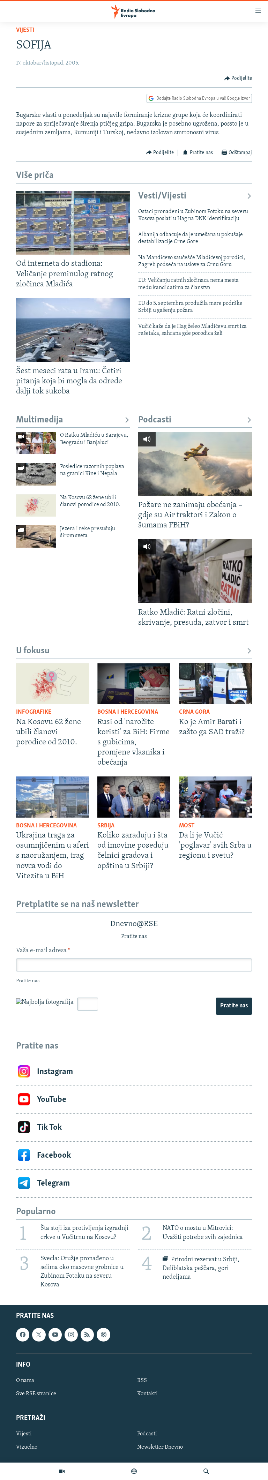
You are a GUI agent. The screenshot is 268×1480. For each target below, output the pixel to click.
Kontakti (147, 1394)
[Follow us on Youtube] (55, 1334)
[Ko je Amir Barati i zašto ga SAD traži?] (215, 683)
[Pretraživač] (206, 1471)
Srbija (105, 826)
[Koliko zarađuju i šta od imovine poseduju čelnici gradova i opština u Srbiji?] (133, 797)
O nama (25, 1380)
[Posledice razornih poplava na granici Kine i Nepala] (36, 474)
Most (187, 826)
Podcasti (154, 420)
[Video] (61, 1471)
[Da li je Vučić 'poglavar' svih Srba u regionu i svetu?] (215, 797)
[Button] (238, 78)
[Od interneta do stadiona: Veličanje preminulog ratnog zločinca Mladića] (73, 223)
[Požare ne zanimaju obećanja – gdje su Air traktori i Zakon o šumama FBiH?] (195, 464)
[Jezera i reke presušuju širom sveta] (36, 536)
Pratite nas (234, 1006)
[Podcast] (134, 1471)
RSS (142, 1380)
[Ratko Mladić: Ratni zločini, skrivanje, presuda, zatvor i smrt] (195, 571)
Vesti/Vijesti (162, 196)
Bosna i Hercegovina (127, 712)
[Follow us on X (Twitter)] (38, 1334)
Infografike (33, 712)
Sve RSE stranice (36, 1394)
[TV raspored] (103, 1334)
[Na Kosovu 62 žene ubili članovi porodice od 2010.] (36, 505)
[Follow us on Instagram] (71, 1334)
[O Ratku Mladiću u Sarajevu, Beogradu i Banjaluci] (36, 443)
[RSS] (87, 1334)
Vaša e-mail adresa (43, 951)
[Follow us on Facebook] (22, 1334)
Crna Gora (194, 712)
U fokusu (33, 651)
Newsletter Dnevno (160, 1447)
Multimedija (39, 420)
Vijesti (25, 30)
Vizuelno (26, 1447)
